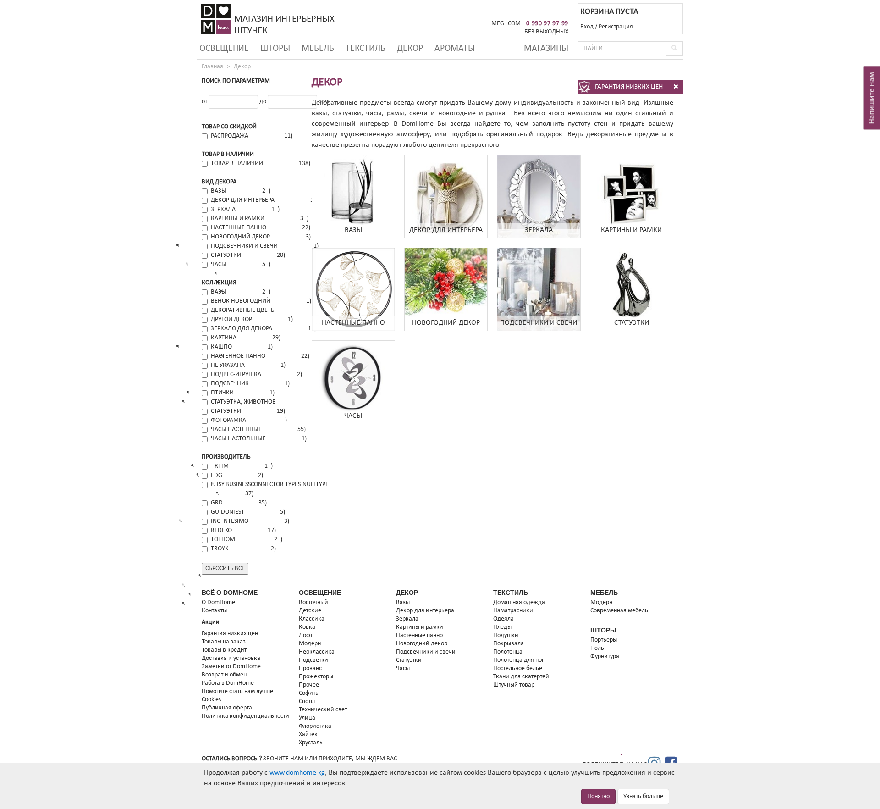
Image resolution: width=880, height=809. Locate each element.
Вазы (403, 602)
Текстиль (365, 48)
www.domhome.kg (297, 772)
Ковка (307, 627)
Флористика (315, 726)
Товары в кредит (224, 650)
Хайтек (308, 734)
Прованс (310, 668)
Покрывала (508, 643)
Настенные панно (419, 635)
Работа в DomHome (228, 683)
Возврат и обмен (224, 674)
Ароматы (454, 48)
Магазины (546, 48)
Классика (311, 618)
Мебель (318, 48)
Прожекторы (316, 676)
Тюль (597, 648)
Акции (211, 622)
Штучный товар (513, 685)
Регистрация (616, 26)
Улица (307, 718)
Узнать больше (643, 796)
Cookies (211, 699)
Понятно (598, 796)
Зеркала (407, 618)
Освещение (224, 48)
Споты (307, 701)
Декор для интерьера (425, 610)
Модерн (310, 643)
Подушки (505, 635)
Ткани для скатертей (521, 676)
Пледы (502, 627)
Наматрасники (513, 610)
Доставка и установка (231, 658)
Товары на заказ (224, 641)
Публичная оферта (227, 707)
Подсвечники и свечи (426, 651)
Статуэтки (409, 660)
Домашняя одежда (519, 602)
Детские (310, 610)
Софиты (309, 693)
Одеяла (503, 618)
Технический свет (323, 709)
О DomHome (218, 602)
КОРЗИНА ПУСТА (609, 11)
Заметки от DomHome (231, 666)
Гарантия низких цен (230, 633)
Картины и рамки (419, 627)
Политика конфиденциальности (245, 716)
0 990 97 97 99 (547, 23)
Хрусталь (311, 742)
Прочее (309, 685)
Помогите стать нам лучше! (238, 691)
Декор (410, 48)
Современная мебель (619, 610)
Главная (212, 66)
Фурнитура (604, 656)
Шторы (275, 48)
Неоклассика (317, 651)
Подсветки (313, 660)
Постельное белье (517, 668)
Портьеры (603, 640)
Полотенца (507, 651)
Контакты (214, 610)
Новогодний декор (421, 643)
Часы (403, 668)
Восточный (313, 602)
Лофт (306, 635)
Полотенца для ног (518, 660)
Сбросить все (225, 568)
